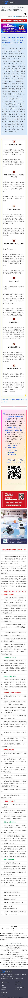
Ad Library (17, 989)
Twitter (2, 928)
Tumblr (12, 928)
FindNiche (3, 989)
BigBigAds (3, 987)
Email (17, 928)
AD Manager (18, 985)
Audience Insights (19, 987)
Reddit (7, 928)
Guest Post (4, 995)
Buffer (21, 928)
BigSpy (3, 985)
